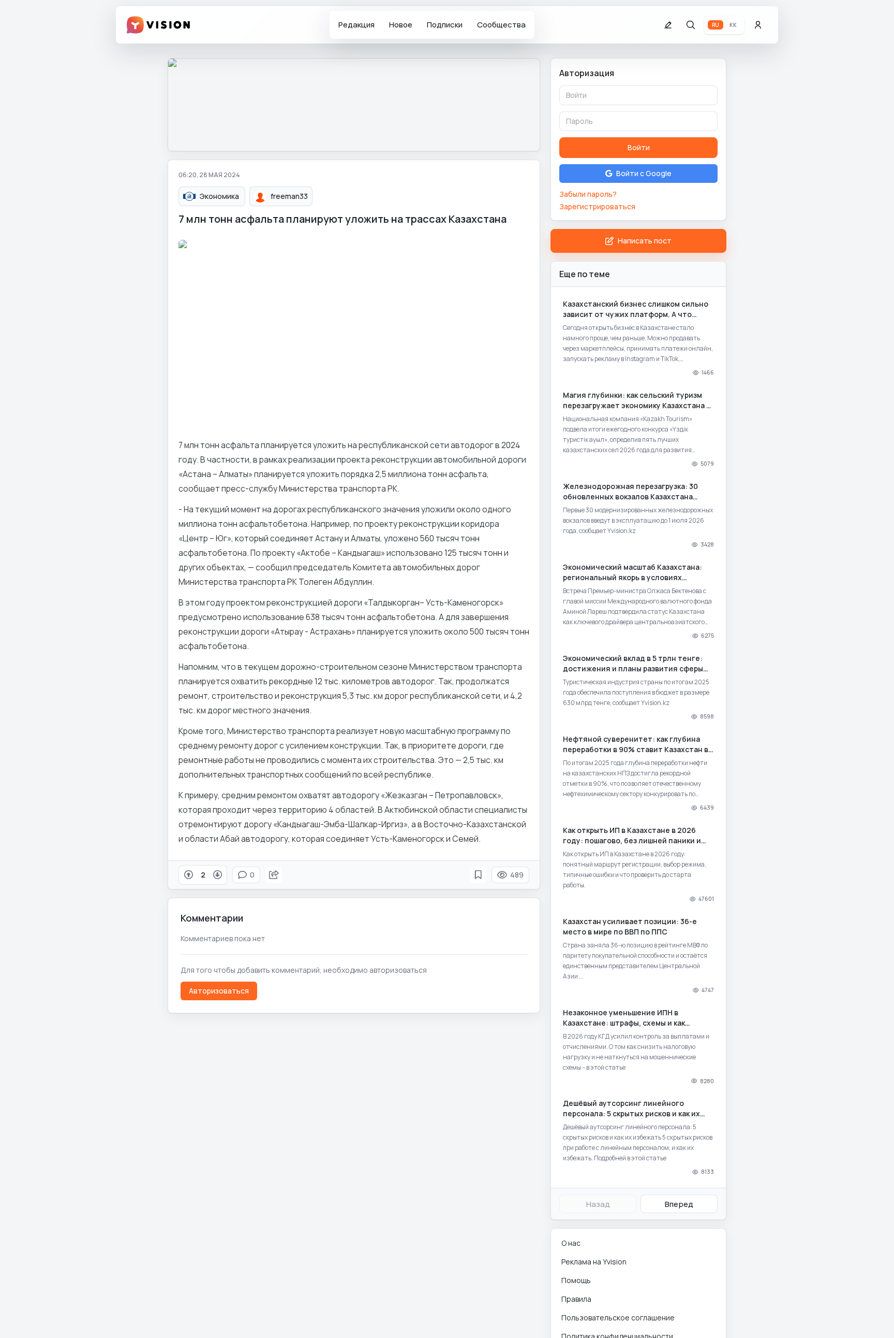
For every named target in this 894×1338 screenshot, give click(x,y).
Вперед (679, 1204)
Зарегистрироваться (597, 206)
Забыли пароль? (588, 194)
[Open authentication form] (758, 25)
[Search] (690, 25)
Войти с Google (644, 173)
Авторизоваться (219, 991)
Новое (400, 24)
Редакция (356, 24)
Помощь (576, 1280)
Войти (639, 147)
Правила (576, 1299)
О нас (570, 1243)
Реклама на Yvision (594, 1262)
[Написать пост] (668, 25)
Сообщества (501, 24)
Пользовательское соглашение (618, 1317)
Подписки (445, 24)
